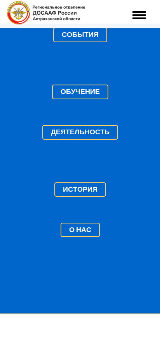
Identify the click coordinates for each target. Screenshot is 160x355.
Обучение (80, 91)
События (80, 34)
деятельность (80, 132)
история (80, 189)
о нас (80, 229)
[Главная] (46, 14)
